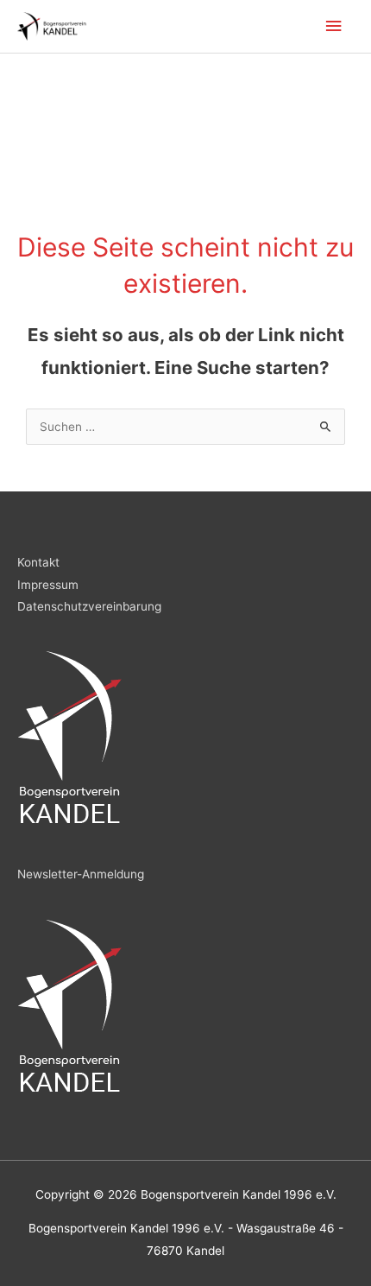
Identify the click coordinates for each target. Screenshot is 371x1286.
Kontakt (38, 562)
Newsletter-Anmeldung (80, 874)
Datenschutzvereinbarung (89, 606)
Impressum (48, 585)
